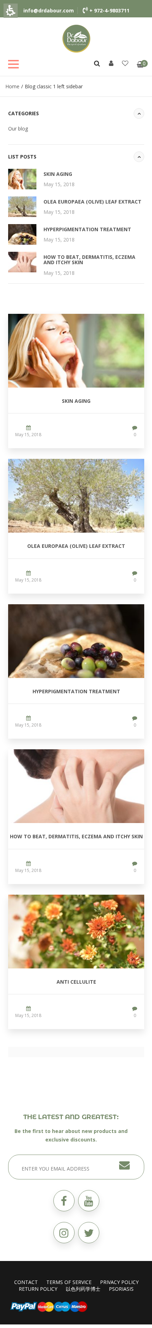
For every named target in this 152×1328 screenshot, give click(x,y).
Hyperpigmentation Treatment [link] (87, 229)
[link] (76, 38)
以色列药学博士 (83, 1288)
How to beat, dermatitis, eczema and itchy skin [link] (89, 260)
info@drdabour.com (48, 10)
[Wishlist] (125, 63)
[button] (88, 1232)
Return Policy (38, 1288)
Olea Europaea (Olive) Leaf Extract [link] (92, 201)
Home (12, 86)
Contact (26, 1282)
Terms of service (69, 1282)
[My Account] (111, 63)
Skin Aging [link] (57, 174)
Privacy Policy (119, 1282)
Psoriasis (121, 1288)
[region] (76, 86)
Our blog (18, 128)
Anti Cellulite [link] (76, 981)
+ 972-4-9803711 (109, 10)
